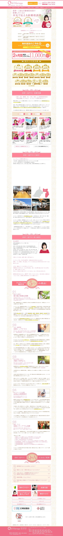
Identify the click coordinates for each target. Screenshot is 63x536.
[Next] (50, 18)
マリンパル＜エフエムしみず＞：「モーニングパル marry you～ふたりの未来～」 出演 (31, 440)
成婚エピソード (15, 132)
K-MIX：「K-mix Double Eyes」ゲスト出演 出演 (23, 439)
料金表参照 (43, 367)
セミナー (21, 501)
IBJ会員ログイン (21, 504)
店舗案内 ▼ (42, 7)
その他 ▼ (53, 7)
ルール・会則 (30, 527)
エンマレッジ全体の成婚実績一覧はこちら (41, 146)
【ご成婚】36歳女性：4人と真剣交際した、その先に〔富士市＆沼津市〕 (33, 39)
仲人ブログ (48, 7)
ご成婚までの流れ (30, 7)
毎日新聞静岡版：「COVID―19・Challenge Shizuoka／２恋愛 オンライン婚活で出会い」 (31, 441)
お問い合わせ (34, 527)
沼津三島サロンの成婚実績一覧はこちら (22, 146)
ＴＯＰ (9, 7)
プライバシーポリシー (40, 527)
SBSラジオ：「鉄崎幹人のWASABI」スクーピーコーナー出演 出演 (27, 438)
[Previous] (13, 18)
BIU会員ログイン (41, 504)
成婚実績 (37, 7)
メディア (41, 501)
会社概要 (44, 527)
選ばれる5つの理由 (15, 7)
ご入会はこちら (41, 498)
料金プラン (23, 7)
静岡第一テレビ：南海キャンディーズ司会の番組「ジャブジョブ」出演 (28, 436)
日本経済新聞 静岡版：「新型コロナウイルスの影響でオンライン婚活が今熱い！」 (30, 444)
